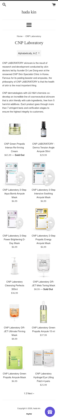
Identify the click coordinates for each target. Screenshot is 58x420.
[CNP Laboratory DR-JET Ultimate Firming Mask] (14, 312)
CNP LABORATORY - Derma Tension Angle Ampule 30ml (43, 147)
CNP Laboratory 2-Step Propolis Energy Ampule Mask (43, 239)
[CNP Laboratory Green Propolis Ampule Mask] (14, 357)
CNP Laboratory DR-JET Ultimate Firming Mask (14, 331)
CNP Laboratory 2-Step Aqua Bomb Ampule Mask (14, 193)
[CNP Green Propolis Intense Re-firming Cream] (14, 128)
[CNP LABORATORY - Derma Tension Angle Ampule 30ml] (43, 128)
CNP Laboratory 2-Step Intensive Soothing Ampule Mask (43, 193)
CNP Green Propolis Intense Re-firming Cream (14, 147)
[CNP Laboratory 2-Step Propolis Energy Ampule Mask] (43, 220)
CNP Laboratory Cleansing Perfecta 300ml (14, 285)
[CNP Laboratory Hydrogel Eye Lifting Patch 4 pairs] (43, 357)
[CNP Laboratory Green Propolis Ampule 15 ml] (43, 312)
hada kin (29, 12)
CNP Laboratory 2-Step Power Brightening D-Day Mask (14, 239)
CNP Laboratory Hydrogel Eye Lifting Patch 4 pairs (43, 377)
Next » (31, 393)
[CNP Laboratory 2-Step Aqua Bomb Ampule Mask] (14, 174)
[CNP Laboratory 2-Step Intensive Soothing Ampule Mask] (43, 174)
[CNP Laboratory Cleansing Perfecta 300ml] (14, 266)
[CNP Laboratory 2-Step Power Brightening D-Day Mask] (14, 220)
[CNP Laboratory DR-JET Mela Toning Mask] (43, 266)
